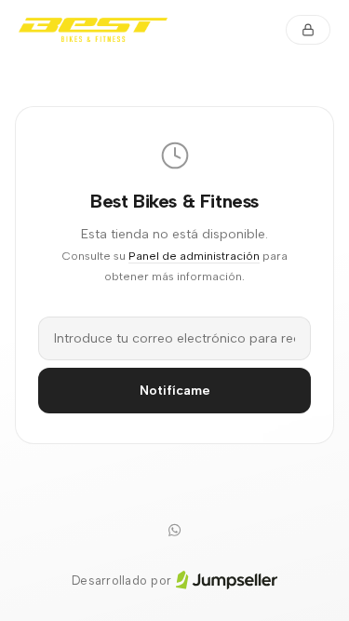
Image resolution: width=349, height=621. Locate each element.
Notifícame (175, 390)
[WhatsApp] (175, 530)
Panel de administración (194, 256)
